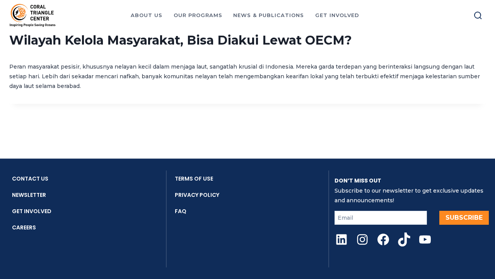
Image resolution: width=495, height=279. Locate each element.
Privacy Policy (197, 195)
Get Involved (31, 211)
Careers (24, 227)
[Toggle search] (478, 15)
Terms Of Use (194, 179)
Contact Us (30, 179)
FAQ (180, 211)
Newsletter (29, 195)
